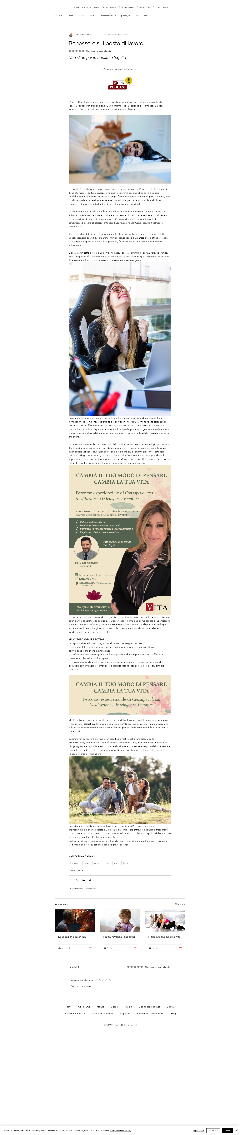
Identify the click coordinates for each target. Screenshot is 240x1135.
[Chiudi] (236, 1130)
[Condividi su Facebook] (70, 880)
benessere (75, 863)
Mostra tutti (180, 904)
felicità (106, 863)
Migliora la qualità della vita (164, 936)
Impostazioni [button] (198, 1130)
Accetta (227, 1130)
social (146, 15)
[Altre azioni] (169, 34)
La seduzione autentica (72, 936)
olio (137, 15)
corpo (86, 863)
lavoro (125, 863)
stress (96, 863)
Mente (81, 15)
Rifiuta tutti (213, 1130)
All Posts (58, 15)
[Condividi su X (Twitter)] (76, 880)
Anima (93, 15)
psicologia (125, 15)
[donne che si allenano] (165, 920)
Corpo (70, 15)
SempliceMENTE (108, 15)
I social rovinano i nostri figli (119, 936)
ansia (116, 863)
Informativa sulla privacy (120, 1130)
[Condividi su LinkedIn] (83, 880)
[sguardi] (75, 920)
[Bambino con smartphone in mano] (120, 920)
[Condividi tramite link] (90, 880)
